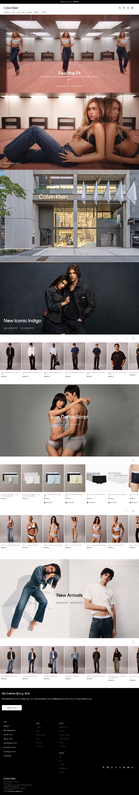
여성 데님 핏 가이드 (10, 751)
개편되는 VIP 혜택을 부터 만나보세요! (69, 2)
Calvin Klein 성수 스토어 (12, 256)
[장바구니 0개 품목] (132, 8)
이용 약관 (61, 731)
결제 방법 (38, 742)
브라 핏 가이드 (8, 734)
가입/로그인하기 (12, 708)
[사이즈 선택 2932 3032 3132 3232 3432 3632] (32, 660)
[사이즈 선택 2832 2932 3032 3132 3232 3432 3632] (10, 660)
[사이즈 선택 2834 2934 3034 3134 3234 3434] (32, 356)
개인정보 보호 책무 (64, 739)
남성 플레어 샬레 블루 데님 (50, 676)
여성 (60, 760)
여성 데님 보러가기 (62, 603)
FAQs (37, 731)
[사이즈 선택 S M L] (10, 529)
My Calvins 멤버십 (9, 730)
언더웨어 (61, 764)
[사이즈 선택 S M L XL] (10, 356)
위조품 (61, 742)
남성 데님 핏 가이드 (10, 747)
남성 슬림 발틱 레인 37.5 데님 (29, 676)
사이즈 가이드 (40, 746)
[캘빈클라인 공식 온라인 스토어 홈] (11, 8)
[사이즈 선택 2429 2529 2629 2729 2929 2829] (117, 660)
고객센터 (38, 727)
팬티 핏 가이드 (8, 739)
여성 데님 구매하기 (77, 86)
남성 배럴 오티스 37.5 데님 (72, 676)
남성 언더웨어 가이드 (10, 743)
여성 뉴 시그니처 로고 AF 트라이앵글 (10, 545)
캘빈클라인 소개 (63, 727)
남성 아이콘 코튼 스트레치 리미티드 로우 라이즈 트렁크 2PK (10, 495)
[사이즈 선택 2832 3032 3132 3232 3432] (53, 660)
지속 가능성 (62, 746)
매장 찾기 (7, 726)
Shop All (61, 772)
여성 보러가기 (63, 424)
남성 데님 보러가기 (77, 603)
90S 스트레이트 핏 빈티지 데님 (9, 676)
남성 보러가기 (75, 424)
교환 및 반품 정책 (41, 735)
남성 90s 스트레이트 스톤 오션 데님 (96, 676)
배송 (37, 739)
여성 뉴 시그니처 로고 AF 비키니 (30, 545)
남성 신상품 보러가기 (11, 328)
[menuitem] (125, 8)
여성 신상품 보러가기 (27, 328)
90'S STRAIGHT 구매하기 (12, 163)
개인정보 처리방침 (64, 735)
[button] (129, 8)
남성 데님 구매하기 (62, 86)
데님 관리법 (7, 756)
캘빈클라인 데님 (63, 768)
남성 (60, 756)
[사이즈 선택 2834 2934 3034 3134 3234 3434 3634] (53, 356)
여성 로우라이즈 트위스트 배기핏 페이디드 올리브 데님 (117, 676)
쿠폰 (5, 722)
